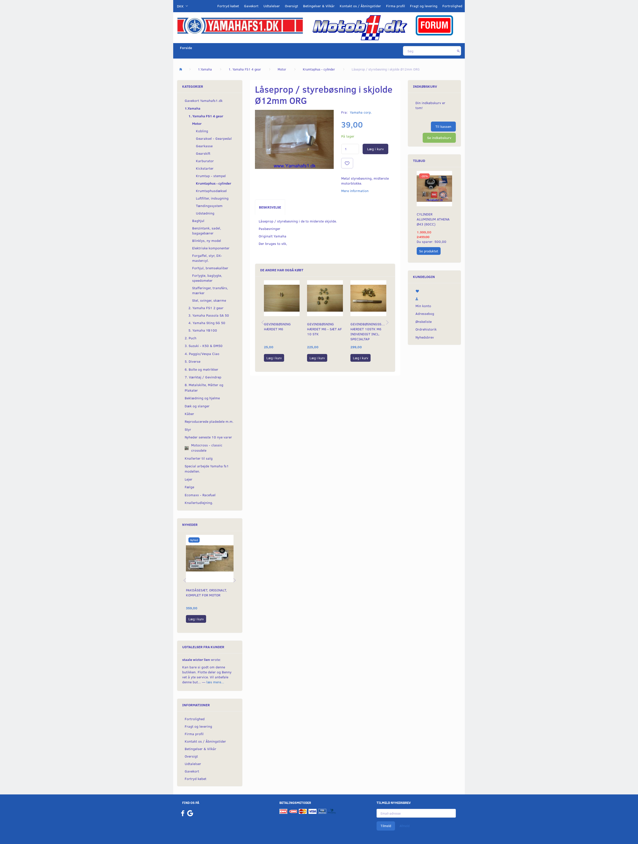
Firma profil (395, 5)
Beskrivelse (270, 207)
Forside (186, 47)
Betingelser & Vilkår (319, 5)
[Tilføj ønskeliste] (347, 163)
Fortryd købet (228, 5)
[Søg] (458, 50)
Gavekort (251, 5)
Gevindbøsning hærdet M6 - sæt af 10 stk (324, 329)
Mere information (355, 190)
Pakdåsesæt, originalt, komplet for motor (206, 592)
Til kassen (443, 126)
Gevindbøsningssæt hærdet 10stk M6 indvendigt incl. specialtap (368, 331)
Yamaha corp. (361, 112)
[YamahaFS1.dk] (240, 25)
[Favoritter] (434, 290)
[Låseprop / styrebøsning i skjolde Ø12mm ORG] (294, 139)
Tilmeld (386, 826)
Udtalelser (271, 5)
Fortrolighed (452, 5)
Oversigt (291, 5)
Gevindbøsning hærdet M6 (277, 326)
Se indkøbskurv (439, 137)
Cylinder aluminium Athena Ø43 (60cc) (433, 219)
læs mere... (215, 682)
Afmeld (404, 826)
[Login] (434, 298)
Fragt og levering (423, 5)
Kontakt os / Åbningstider (360, 5)
